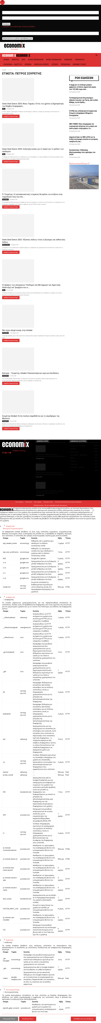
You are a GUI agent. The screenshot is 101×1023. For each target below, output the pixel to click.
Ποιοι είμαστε (19, 502)
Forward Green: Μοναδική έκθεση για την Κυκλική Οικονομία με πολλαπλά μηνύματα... (50, 473)
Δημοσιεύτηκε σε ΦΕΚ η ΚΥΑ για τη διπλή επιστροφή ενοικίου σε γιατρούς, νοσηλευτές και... (83, 139)
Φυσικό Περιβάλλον (53, 60)
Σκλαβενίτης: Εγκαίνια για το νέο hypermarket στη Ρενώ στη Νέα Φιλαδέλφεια (50, 455)
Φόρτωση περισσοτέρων (78, 163)
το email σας (6, 36)
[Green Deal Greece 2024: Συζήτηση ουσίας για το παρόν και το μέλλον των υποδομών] (33, 135)
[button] (96, 55)
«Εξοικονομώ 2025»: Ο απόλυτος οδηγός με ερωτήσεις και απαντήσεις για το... (50, 492)
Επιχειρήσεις (5, 199)
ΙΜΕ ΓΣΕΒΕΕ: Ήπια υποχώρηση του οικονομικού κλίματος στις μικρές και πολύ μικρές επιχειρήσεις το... (83, 126)
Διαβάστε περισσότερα (11, 116)
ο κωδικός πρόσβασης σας (12, 22)
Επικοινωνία (28, 502)
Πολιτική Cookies (48, 502)
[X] (8, 453)
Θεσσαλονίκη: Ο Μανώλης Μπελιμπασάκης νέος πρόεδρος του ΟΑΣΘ (82, 152)
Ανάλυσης (9, 940)
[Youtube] (10, 453)
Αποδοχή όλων (27, 1019)
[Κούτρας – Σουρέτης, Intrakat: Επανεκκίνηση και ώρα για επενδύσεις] (33, 359)
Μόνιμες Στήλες (79, 64)
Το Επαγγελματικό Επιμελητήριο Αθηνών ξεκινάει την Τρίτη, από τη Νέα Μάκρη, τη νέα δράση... (83, 100)
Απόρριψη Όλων (9, 1019)
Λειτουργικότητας (13, 990)
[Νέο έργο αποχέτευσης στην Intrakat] (33, 316)
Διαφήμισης (10, 597)
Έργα (23, 60)
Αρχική (6, 60)
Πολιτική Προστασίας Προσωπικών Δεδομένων (68, 502)
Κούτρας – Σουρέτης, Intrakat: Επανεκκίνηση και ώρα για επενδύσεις (30, 373)
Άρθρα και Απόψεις (41, 64)
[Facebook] (2, 453)
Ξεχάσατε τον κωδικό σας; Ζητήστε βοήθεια (18, 26)
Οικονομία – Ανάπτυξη (13, 64)
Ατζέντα (55, 64)
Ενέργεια (15, 60)
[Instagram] (4, 453)
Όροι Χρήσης (38, 502)
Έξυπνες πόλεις (6, 244)
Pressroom (65, 64)
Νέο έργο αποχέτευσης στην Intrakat (17, 330)
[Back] (3, 6)
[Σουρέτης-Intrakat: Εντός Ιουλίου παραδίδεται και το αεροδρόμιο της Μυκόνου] (33, 402)
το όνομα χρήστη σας (10, 15)
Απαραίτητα (10, 526)
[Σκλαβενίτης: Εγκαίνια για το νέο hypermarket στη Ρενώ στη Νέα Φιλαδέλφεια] (50, 448)
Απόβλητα (68, 60)
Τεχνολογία (79, 60)
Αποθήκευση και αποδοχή (83, 1019)
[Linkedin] (6, 453)
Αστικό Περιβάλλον (35, 60)
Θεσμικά (28, 64)
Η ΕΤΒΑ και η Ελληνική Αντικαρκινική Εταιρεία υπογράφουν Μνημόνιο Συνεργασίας (83, 113)
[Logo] (9, 56)
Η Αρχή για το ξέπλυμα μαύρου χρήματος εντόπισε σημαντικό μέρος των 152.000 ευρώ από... (82, 87)
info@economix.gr (19, 451)
